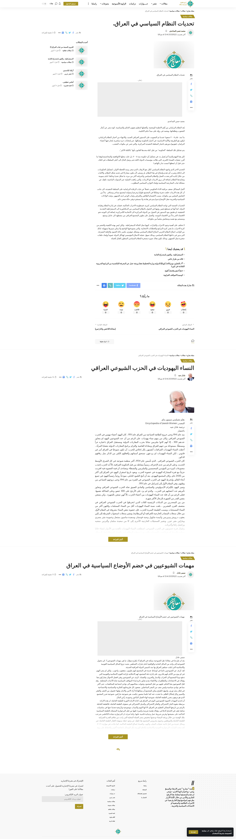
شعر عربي (67, 74)
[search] (56, 3)
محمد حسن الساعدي (177, 31)
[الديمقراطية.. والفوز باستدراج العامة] (81, 62)
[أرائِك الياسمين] (81, 73)
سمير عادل (181, 573)
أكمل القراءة (118, 539)
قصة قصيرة (67, 86)
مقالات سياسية (187, 16)
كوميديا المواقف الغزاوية (173, 275)
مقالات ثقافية (67, 50)
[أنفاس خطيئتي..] (81, 85)
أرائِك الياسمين (68, 70)
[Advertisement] (139, 99)
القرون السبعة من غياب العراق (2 (62, 47)
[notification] (60, 3)
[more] (88, 3)
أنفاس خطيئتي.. (68, 82)
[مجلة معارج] (186, 3)
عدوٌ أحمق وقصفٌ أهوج (174, 270)
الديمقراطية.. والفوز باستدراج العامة (168, 254)
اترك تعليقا (103, 341)
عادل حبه (181, 375)
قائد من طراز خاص (175, 259)
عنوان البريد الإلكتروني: (74, 794)
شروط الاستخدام (218, 833)
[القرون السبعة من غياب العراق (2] (81, 50)
